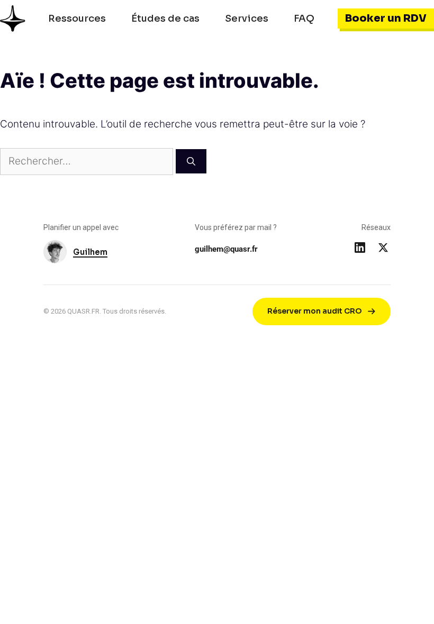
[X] (383, 247)
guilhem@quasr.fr (226, 249)
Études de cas (165, 18)
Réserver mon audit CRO (314, 311)
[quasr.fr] (12, 18)
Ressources (77, 18)
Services (246, 18)
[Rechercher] (191, 161)
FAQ (304, 18)
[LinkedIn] (359, 247)
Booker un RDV (386, 18)
